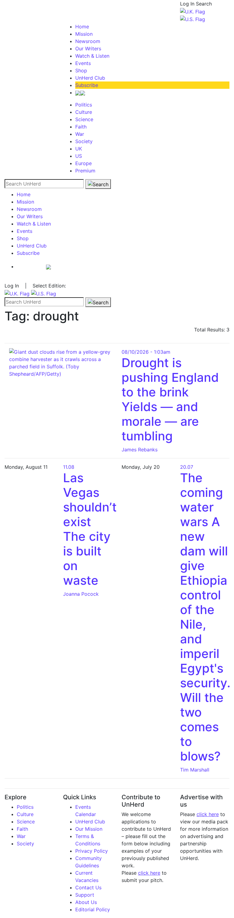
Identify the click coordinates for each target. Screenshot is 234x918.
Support (84, 895)
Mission (84, 34)
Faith (81, 127)
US (78, 156)
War (79, 134)
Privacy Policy (91, 851)
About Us (86, 902)
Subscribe (86, 85)
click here (149, 873)
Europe (83, 163)
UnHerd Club (90, 78)
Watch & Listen (92, 56)
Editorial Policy (92, 909)
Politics (83, 105)
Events (83, 63)
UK (78, 149)
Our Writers (88, 48)
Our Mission (88, 829)
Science (84, 119)
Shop (81, 70)
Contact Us (88, 887)
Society (84, 141)
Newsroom (87, 41)
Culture (83, 112)
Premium (85, 171)
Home (82, 26)
